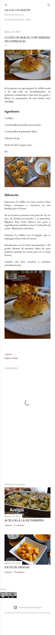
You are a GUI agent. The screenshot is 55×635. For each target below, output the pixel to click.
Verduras (15, 358)
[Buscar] (48, 4)
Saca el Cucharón (17, 10)
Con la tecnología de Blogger (29, 607)
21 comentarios (19, 525)
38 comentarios (19, 572)
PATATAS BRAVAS (17, 567)
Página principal (14, 19)
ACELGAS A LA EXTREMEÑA (24, 520)
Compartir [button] (8, 354)
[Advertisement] (27, 458)
